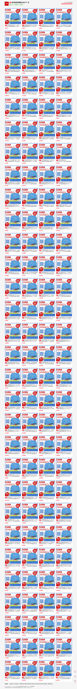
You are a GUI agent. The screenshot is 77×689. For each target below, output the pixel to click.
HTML (21, 686)
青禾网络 (32, 686)
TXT (26, 686)
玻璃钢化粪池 (50, 683)
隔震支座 (26, 683)
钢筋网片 (46, 683)
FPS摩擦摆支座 (21, 683)
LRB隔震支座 (16, 683)
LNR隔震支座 (11, 683)
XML (23, 686)
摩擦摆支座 (30, 683)
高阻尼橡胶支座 (38, 683)
